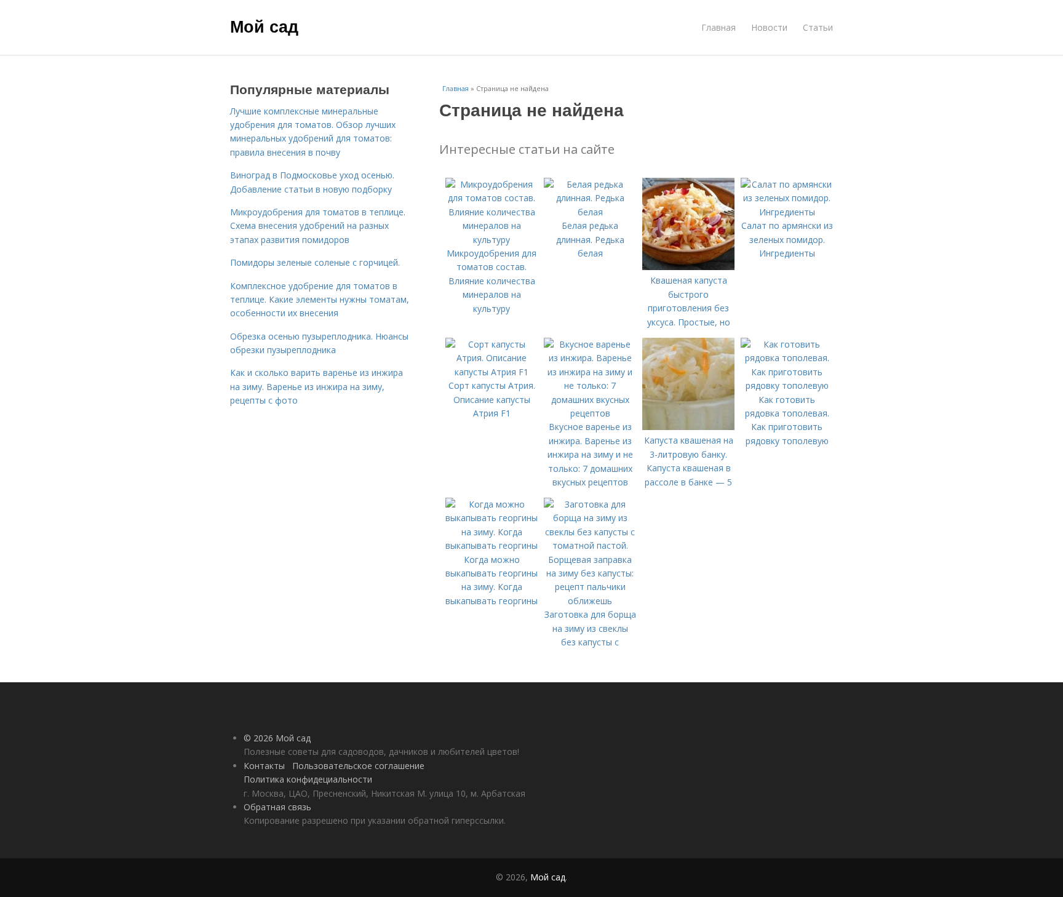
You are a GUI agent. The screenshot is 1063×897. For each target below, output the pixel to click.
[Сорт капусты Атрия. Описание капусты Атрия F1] (491, 372)
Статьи (818, 27)
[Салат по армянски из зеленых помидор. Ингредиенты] (787, 212)
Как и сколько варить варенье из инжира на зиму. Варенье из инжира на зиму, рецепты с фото (316, 386)
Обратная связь (277, 807)
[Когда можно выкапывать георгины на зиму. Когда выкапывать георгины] (491, 545)
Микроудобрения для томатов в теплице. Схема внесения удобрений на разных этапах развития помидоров (317, 225)
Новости (769, 27)
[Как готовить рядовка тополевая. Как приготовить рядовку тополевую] (787, 385)
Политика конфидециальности (308, 779)
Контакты (264, 765)
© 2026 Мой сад (277, 738)
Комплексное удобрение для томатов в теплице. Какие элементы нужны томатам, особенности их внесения (319, 299)
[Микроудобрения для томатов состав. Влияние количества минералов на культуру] (491, 239)
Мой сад (264, 26)
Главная (718, 27)
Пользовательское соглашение (358, 765)
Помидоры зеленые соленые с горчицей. (315, 262)
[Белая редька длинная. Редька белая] (590, 212)
